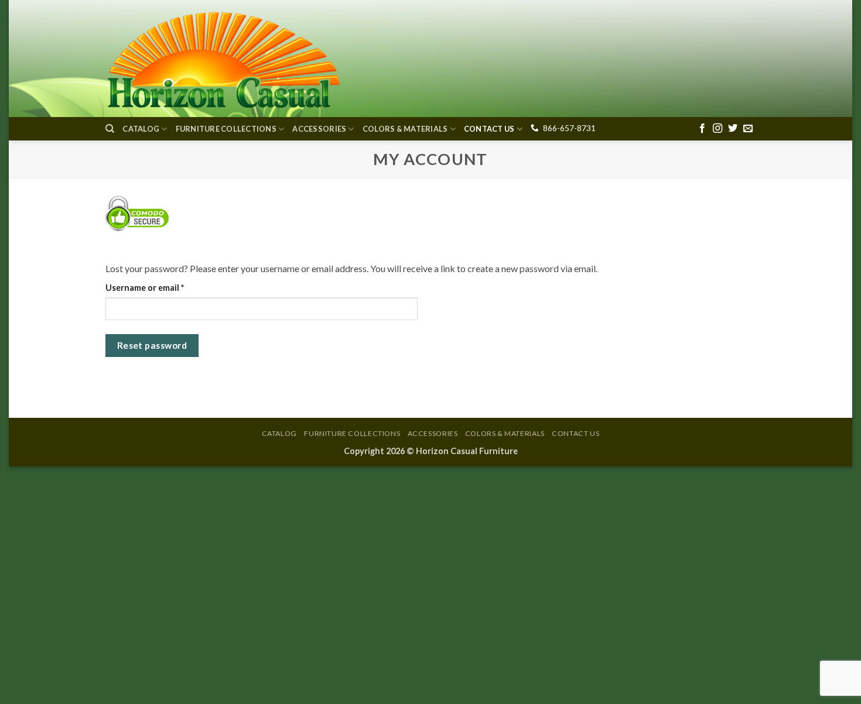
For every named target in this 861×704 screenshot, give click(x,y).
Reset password (152, 345)
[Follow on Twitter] (732, 128)
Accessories (319, 128)
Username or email (162, 287)
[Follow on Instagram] (717, 128)
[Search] (109, 129)
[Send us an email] (748, 128)
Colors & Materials (405, 128)
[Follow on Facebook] (702, 128)
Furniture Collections (226, 128)
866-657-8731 (569, 128)
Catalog (140, 128)
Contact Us (489, 128)
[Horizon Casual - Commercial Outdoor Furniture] (222, 58)
